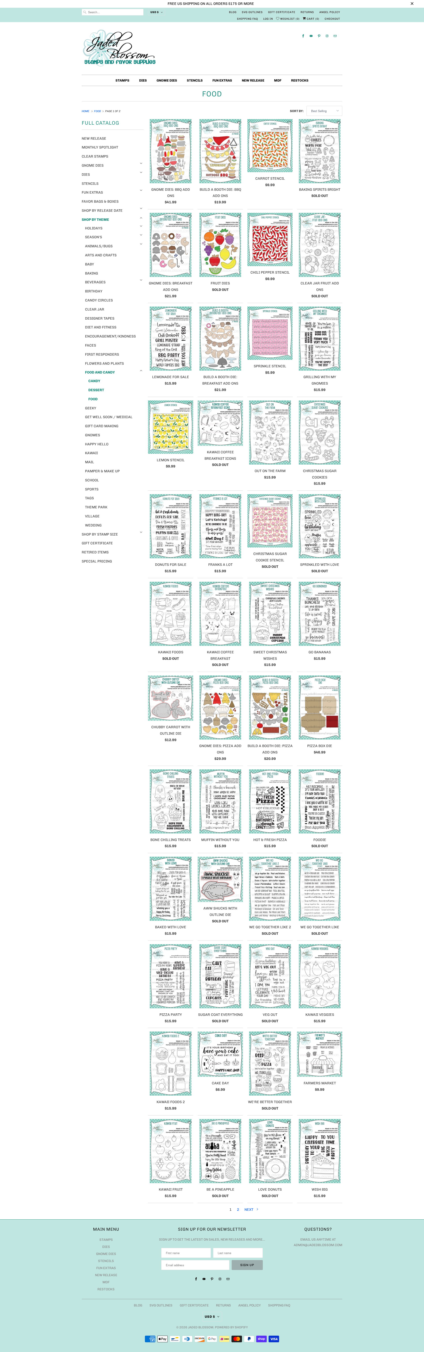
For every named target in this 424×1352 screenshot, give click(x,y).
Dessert (96, 390)
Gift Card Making (101, 426)
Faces (90, 345)
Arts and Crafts (101, 255)
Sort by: (297, 111)
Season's (93, 237)
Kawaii (91, 453)
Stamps (122, 80)
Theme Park (96, 507)
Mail (89, 462)
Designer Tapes (99, 318)
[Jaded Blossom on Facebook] (303, 36)
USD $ (154, 12)
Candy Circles (99, 300)
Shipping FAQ (247, 18)
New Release (253, 80)
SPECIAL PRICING (97, 561)
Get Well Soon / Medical (108, 417)
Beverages (95, 282)
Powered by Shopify (231, 1327)
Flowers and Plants (104, 363)
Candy (94, 381)
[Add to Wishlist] (189, 122)
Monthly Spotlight (100, 147)
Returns (307, 12)
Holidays (93, 228)
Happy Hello (96, 444)
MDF (277, 80)
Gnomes (92, 435)
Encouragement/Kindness (110, 336)
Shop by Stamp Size (100, 534)
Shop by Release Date (102, 210)
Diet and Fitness (100, 327)
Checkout (332, 18)
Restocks (300, 80)
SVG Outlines (252, 12)
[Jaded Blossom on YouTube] (311, 36)
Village (92, 516)
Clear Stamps (95, 156)
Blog (233, 12)
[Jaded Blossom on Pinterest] (319, 36)
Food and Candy (100, 372)
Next (249, 1209)
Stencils (195, 80)
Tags (89, 498)
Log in (268, 18)
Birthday (93, 291)
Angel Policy (329, 12)
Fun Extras (222, 80)
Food (212, 94)
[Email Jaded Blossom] (335, 36)
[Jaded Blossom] (212, 49)
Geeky (90, 408)
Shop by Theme (95, 219)
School (92, 480)
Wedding (93, 525)
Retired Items (95, 552)
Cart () (312, 18)
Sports (91, 489)
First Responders (102, 354)
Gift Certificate (281, 12)
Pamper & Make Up (102, 471)
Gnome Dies (167, 80)
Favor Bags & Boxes (100, 201)
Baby (89, 264)
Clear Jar (94, 309)
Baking (91, 273)
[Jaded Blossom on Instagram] (327, 36)
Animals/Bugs (99, 246)
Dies (143, 80)
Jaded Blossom (200, 1327)
